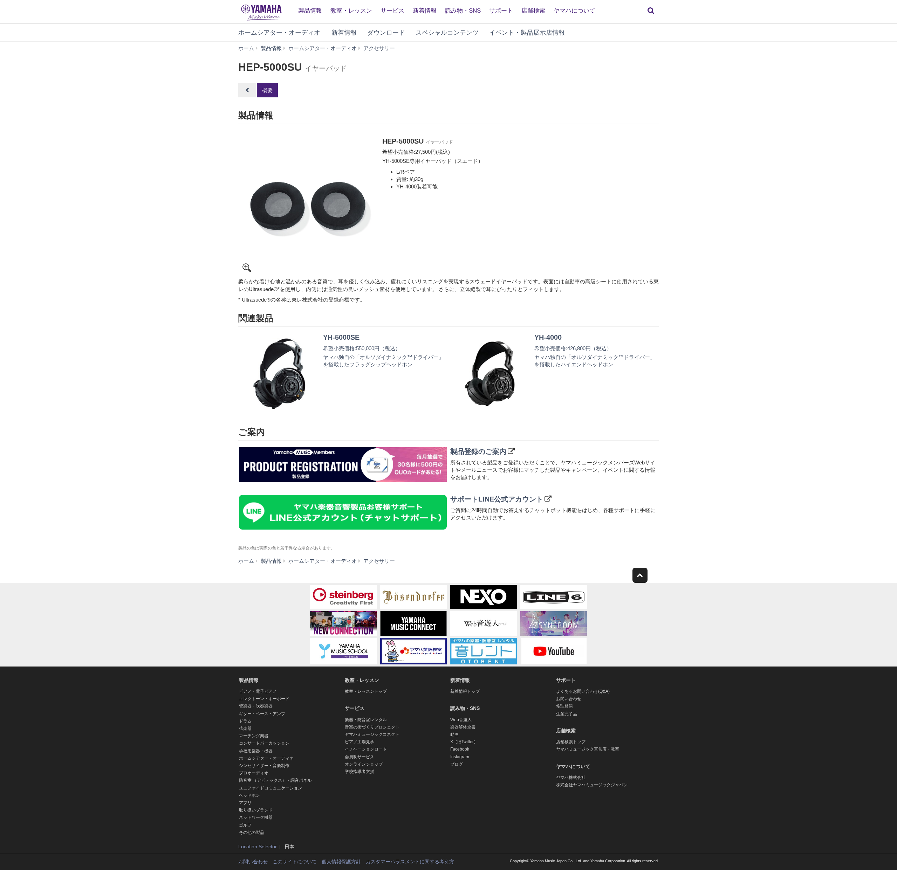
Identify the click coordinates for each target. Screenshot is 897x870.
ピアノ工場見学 (359, 741)
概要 (267, 90)
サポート (501, 10)
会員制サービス (359, 756)
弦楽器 (245, 728)
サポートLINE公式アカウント (496, 499)
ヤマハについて (574, 10)
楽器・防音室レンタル (366, 719)
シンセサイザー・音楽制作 (264, 765)
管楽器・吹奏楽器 (256, 706)
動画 (454, 734)
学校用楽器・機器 (256, 750)
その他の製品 (251, 832)
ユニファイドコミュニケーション (270, 788)
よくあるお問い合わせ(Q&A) (583, 691)
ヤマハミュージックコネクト (372, 734)
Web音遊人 (461, 719)
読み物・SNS (463, 10)
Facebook (459, 749)
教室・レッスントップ (366, 691)
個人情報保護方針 (341, 861)
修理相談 (564, 706)
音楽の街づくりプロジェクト (372, 727)
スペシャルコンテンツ (447, 32)
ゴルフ (245, 825)
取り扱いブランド (256, 810)
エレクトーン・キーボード (264, 698)
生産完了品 (566, 713)
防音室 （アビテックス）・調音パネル (275, 780)
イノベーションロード (366, 749)
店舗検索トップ (571, 741)
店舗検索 (533, 10)
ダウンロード (386, 32)
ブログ (456, 764)
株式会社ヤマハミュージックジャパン (592, 784)
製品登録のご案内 (478, 451)
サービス (392, 10)
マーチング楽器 (253, 735)
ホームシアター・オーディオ (279, 32)
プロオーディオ (253, 773)
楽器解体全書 (462, 727)
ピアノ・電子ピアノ (258, 691)
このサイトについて (295, 861)
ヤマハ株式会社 (571, 777)
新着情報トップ (465, 691)
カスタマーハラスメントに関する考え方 (410, 861)
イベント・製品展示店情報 (527, 32)
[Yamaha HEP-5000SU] (307, 206)
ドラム (245, 721)
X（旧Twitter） (464, 741)
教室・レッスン (351, 10)
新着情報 (425, 10)
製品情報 (310, 10)
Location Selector (257, 846)
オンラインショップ (364, 764)
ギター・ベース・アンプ (262, 713)
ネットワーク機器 (256, 817)
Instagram (459, 756)
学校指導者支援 (359, 771)
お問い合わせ (568, 698)
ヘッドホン (249, 795)
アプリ (245, 802)
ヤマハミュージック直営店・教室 (587, 749)
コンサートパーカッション (264, 743)
